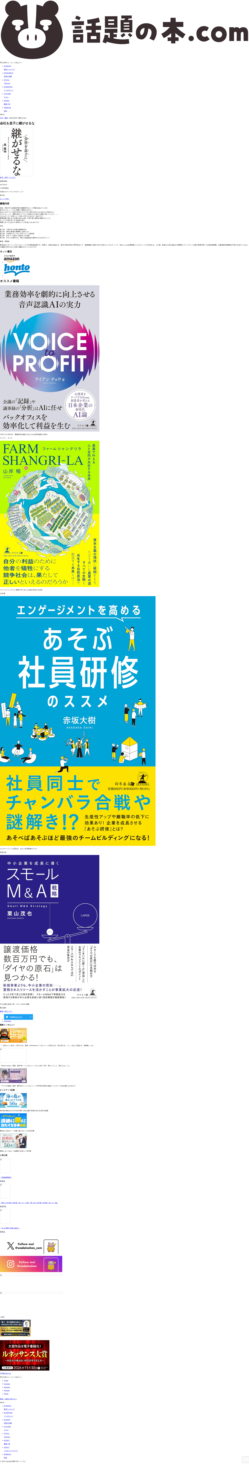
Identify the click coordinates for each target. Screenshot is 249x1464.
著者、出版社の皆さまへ (8, 1399)
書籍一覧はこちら (6, 1011)
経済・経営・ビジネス (8, 177)
